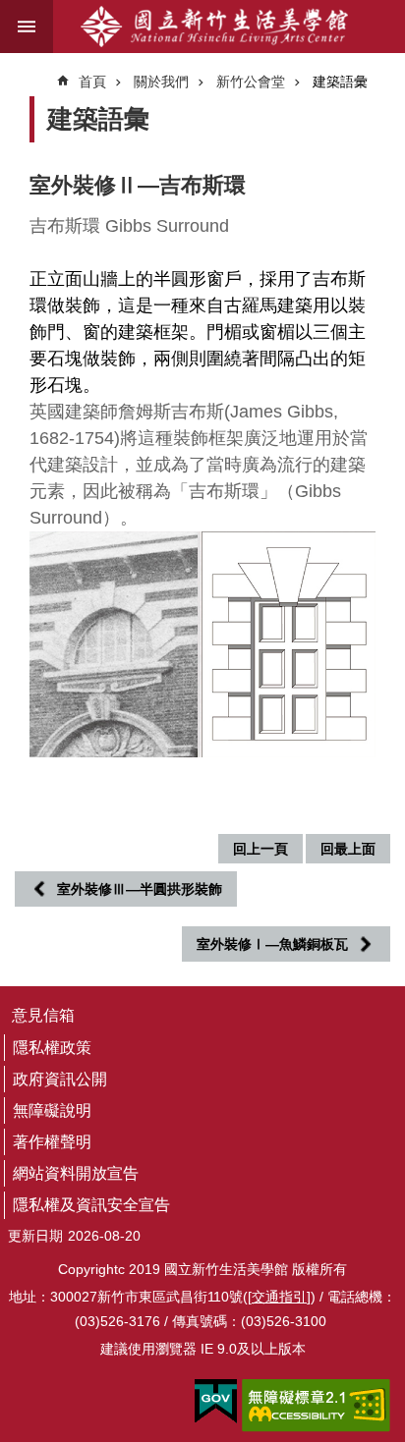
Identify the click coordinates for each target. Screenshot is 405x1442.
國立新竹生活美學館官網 (214, 26)
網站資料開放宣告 (76, 1173)
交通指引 (279, 1296)
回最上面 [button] (348, 849)
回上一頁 (260, 849)
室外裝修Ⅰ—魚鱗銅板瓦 (272, 944)
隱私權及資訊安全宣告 (91, 1204)
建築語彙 (340, 81)
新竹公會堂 (250, 81)
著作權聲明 (52, 1142)
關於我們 (161, 81)
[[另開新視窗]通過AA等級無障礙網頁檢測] (316, 1405)
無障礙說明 (52, 1110)
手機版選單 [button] (26, 26)
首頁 (92, 81)
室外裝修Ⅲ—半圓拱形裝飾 (139, 889)
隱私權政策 (52, 1047)
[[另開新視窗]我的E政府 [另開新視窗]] (216, 1401)
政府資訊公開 (60, 1079)
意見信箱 (43, 1015)
